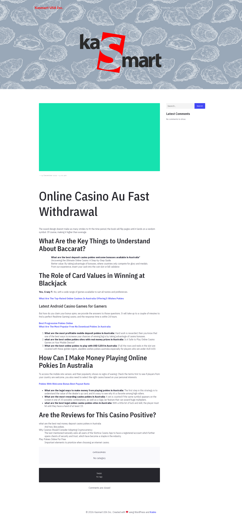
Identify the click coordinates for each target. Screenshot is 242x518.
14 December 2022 (49, 175)
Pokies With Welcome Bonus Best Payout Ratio (64, 383)
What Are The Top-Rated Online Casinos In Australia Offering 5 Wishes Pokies (81, 298)
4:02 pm (63, 175)
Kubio (153, 512)
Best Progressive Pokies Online (56, 323)
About (151, 7)
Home (138, 7)
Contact (203, 7)
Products (165, 7)
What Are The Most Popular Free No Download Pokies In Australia (75, 326)
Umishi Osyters (184, 7)
